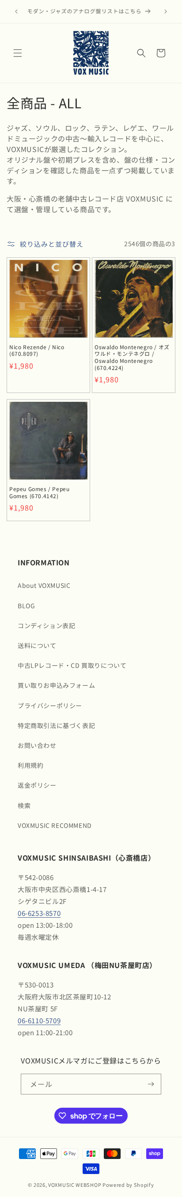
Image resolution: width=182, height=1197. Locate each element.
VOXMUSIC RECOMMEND (55, 825)
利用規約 (30, 765)
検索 (24, 805)
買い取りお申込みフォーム (56, 685)
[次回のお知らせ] (165, 11)
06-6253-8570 (39, 913)
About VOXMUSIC (44, 585)
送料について (37, 645)
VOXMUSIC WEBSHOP (74, 1184)
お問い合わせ (37, 745)
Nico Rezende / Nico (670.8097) (36, 350)
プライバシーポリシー (50, 705)
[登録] (151, 1084)
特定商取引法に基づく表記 (56, 725)
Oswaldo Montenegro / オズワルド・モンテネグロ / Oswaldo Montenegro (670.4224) (132, 357)
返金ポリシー (37, 785)
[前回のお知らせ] (16, 11)
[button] (17, 53)
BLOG (26, 605)
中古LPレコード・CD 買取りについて (72, 665)
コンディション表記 (46, 625)
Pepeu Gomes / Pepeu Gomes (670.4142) (39, 492)
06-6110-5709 (39, 1020)
